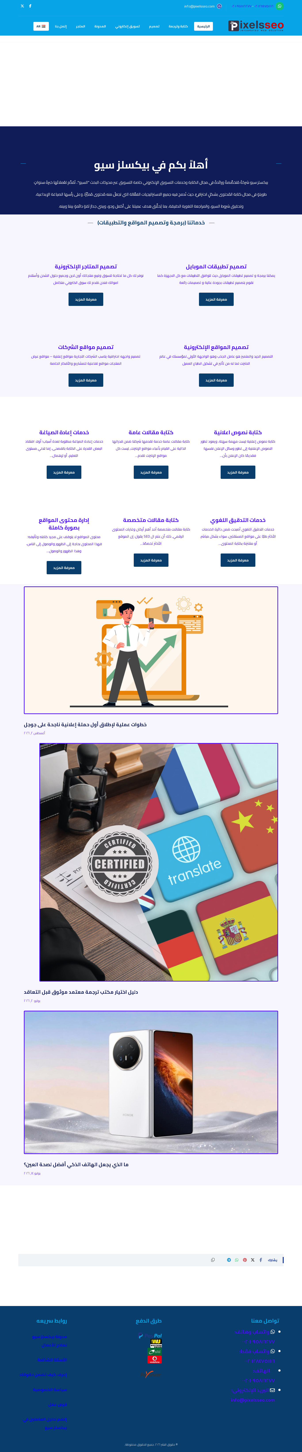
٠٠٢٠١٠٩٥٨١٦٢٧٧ (241, 6)
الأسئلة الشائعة (52, 1360)
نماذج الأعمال (54, 1345)
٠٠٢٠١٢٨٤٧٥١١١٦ (263, 6)
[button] (30, 5)
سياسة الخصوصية (50, 1389)
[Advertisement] (151, 95)
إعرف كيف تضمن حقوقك (43, 1374)
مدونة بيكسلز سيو (49, 1336)
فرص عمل (57, 1404)
